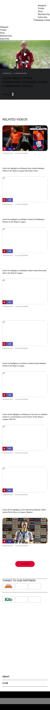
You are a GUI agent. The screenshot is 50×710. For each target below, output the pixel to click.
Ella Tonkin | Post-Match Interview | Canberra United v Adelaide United (22, 312)
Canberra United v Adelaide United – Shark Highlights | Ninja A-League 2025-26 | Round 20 (24, 355)
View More (25, 564)
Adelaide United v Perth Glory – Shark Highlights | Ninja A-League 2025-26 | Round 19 (23, 501)
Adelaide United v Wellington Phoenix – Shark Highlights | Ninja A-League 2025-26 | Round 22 (24, 211)
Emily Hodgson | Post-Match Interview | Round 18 (24, 551)
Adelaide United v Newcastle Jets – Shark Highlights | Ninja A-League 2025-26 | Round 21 (24, 262)
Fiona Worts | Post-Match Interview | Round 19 (23, 458)
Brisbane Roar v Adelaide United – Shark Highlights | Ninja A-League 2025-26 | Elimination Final (24, 160)
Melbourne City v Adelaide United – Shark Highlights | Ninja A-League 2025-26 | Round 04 (24, 406)
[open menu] (2, 20)
